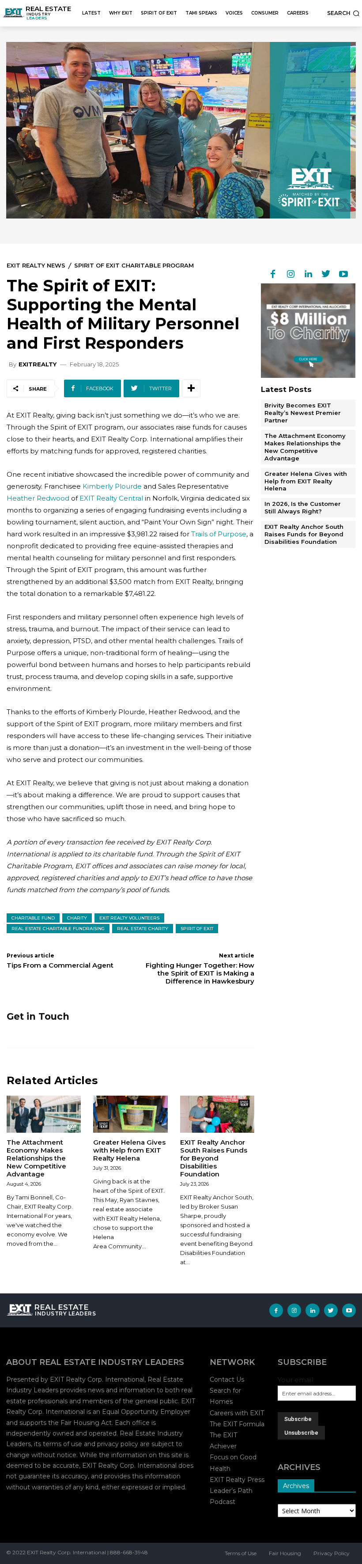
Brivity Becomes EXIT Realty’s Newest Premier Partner (302, 413)
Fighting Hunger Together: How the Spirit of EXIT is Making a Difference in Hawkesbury (200, 973)
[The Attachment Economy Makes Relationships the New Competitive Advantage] (44, 1114)
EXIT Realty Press (237, 1480)
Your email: (296, 1380)
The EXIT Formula (237, 1424)
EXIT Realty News (36, 265)
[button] (343, 13)
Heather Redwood (38, 498)
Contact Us (227, 1379)
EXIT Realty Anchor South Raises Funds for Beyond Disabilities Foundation (213, 1158)
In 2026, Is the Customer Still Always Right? (302, 507)
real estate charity (142, 928)
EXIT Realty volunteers (129, 918)
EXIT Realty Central (111, 498)
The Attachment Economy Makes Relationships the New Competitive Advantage (36, 1158)
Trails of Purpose (218, 534)
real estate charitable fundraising (58, 928)
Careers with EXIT (237, 1413)
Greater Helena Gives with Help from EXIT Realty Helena (129, 1150)
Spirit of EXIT (197, 928)
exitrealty (38, 364)
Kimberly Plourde (112, 486)
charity (77, 918)
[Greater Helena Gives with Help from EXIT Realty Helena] (130, 1114)
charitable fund (33, 918)
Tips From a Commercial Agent (60, 965)
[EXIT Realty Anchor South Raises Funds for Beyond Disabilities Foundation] (217, 1114)
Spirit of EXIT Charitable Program (134, 265)
